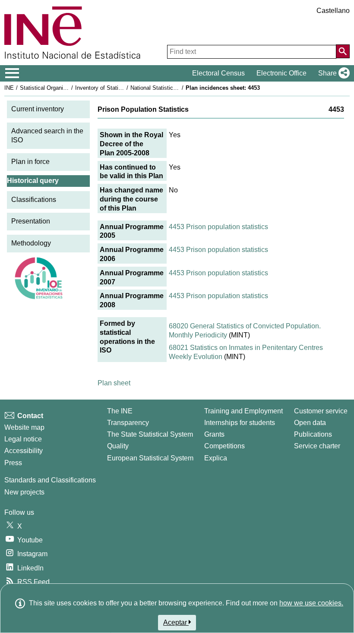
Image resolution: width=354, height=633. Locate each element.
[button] (332, 73)
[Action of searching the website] (343, 51)
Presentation (30, 221)
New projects (24, 492)
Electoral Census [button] (218, 73)
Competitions (224, 446)
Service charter (317, 446)
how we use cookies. (311, 603)
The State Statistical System (150, 434)
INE (9, 88)
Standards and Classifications (50, 480)
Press (13, 462)
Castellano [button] (333, 10)
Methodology (31, 243)
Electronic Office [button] (281, 73)
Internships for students (239, 422)
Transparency (128, 422)
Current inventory (37, 109)
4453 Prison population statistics (218, 226)
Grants (214, 434)
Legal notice (23, 439)
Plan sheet (114, 383)
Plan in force (30, 161)
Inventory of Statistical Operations (118, 88)
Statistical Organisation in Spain (60, 88)
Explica (215, 458)
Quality (118, 446)
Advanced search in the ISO (47, 135)
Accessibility (23, 450)
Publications (313, 434)
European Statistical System (150, 458)
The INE (120, 411)
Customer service (321, 411)
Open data (310, 422)
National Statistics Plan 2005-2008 (173, 88)
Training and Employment (243, 411)
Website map (24, 427)
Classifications (33, 199)
